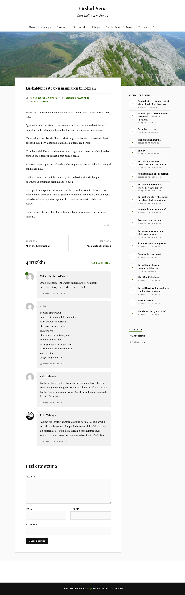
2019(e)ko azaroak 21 (54, 364)
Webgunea (31, 524)
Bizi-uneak (79, 27)
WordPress (83, 589)
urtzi (43, 306)
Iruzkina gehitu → (101, 263)
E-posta (74, 509)
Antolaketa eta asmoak (99, 245)
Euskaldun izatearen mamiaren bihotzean (61, 88)
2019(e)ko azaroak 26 (54, 403)
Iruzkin (30, 477)
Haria (32, 27)
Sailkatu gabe (42, 101)
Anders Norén (115, 589)
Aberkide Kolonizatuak (38, 245)
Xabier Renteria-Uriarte (43, 98)
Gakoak (61, 27)
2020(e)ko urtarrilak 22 (55, 441)
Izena (29, 509)
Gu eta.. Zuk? (113, 27)
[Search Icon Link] (154, 27)
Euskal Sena (92, 8)
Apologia (46, 27)
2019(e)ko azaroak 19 (77, 98)
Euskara (142, 27)
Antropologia (138, 335)
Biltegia (95, 27)
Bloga (129, 27)
